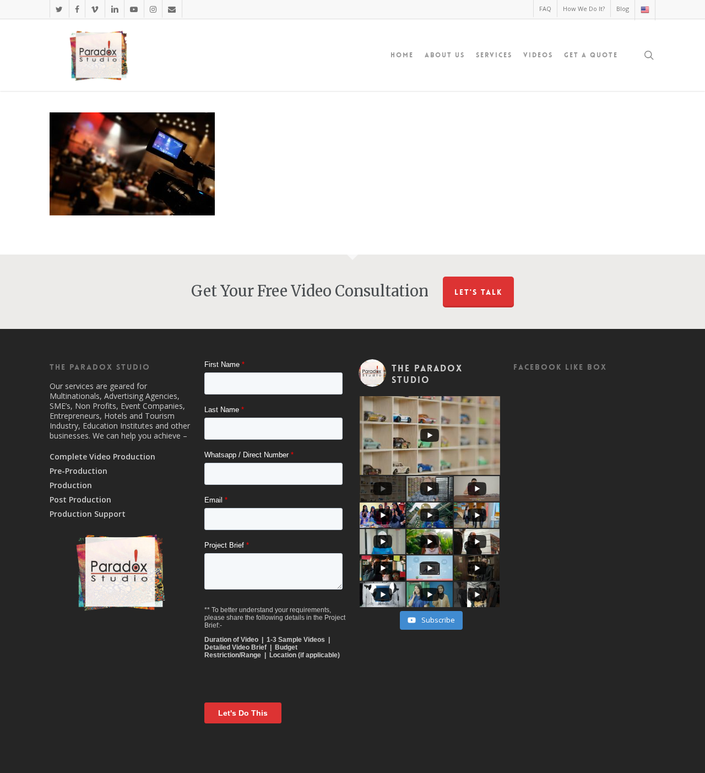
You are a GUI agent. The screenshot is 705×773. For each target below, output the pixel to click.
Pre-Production (78, 471)
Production (71, 485)
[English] (644, 10)
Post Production (80, 500)
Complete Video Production (102, 457)
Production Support (88, 514)
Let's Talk (478, 292)
